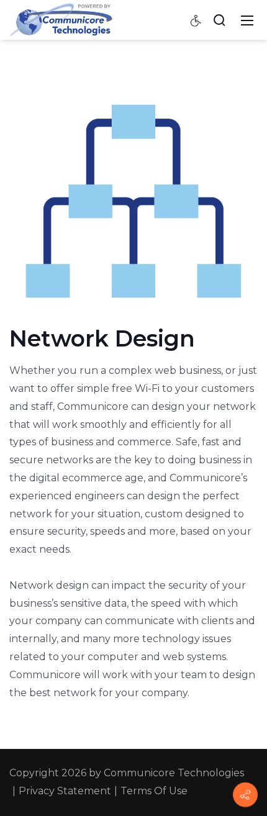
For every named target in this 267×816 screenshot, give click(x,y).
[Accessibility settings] (196, 19)
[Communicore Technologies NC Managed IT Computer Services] (60, 19)
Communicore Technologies (174, 773)
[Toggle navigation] (247, 19)
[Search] (219, 20)
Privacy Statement (65, 791)
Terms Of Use (154, 791)
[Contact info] (245, 794)
